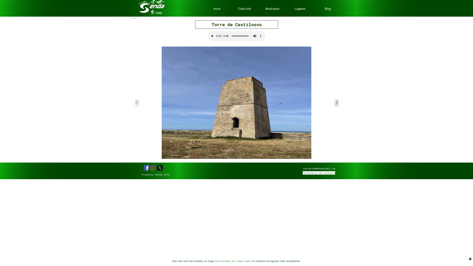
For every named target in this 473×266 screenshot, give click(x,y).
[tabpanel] (236, 24)
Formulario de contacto (319, 173)
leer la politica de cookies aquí (232, 261)
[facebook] (146, 167)
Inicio (216, 8)
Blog (328, 8)
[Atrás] (136, 102)
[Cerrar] (470, 259)
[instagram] (153, 167)
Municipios (272, 8)
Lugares (300, 8)
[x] (160, 167)
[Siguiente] (336, 102)
